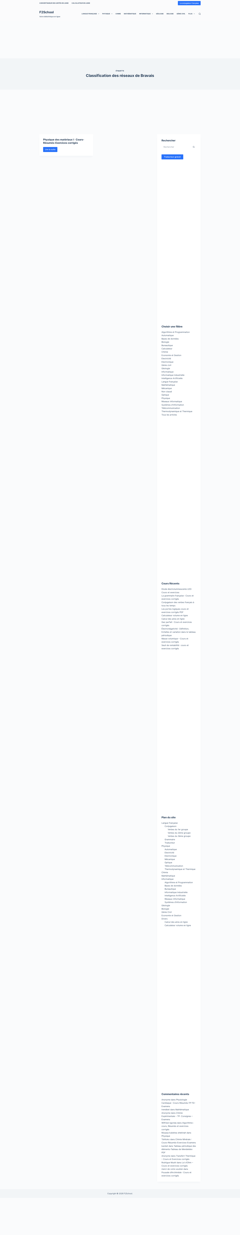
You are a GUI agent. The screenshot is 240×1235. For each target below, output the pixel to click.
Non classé (167, 391)
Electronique (167, 362)
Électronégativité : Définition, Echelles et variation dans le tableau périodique (179, 632)
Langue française (89, 14)
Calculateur (167, 348)
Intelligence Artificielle (172, 378)
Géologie (160, 14)
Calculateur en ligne (81, 3)
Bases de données (170, 338)
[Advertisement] (75, 39)
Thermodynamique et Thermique (177, 411)
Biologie (170, 14)
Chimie (118, 14)
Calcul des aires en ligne (173, 619)
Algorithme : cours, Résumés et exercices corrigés (178, 1126)
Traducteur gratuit (172, 157)
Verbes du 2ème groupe (179, 833)
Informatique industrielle (173, 375)
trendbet (166, 1109)
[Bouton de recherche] (193, 146)
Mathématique (130, 14)
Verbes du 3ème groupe (179, 836)
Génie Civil (181, 14)
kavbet (165, 1146)
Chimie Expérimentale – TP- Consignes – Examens (177, 1116)
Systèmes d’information (176, 902)
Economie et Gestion (171, 355)
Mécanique (167, 388)
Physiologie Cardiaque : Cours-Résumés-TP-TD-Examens (178, 1103)
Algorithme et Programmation (176, 332)
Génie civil (166, 365)
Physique (106, 14)
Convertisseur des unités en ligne (53, 3)
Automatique (168, 335)
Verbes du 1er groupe (178, 829)
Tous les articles (169, 414)
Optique (165, 395)
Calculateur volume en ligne (175, 615)
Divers (165, 918)
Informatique (145, 14)
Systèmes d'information (173, 405)
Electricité (166, 358)
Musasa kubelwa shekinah (174, 1132)
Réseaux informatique (172, 401)
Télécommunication (171, 408)
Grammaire (170, 839)
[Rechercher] (200, 14)
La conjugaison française (189, 3)
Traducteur (170, 842)
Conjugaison (170, 826)
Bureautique (167, 345)
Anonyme (166, 1113)
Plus (190, 14)
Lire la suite (51, 150)
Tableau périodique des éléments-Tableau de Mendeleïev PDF (179, 1149)
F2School (46, 12)
